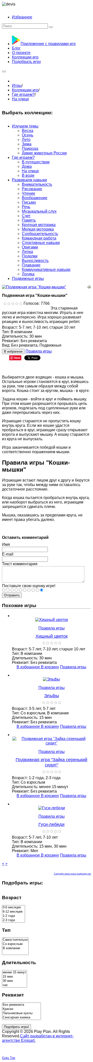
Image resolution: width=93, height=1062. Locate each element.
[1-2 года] (13, 916)
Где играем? (23, 94)
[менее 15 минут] (14, 972)
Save (17, 358)
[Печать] (89, 287)
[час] (14, 985)
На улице (20, 99)
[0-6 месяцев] (13, 907)
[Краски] (21, 1009)
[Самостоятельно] (15, 940)
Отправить (12, 595)
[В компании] (15, 948)
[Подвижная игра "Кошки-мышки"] (34, 287)
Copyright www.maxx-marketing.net (72, 874)
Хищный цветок (51, 636)
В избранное (13, 351)
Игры (17, 85)
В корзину (50, 667)
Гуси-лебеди (51, 824)
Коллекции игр (25, 90)
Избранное (22, 17)
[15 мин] (14, 977)
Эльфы (51, 695)
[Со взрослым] (15, 944)
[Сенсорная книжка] (21, 1017)
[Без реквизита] (21, 1005)
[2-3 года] (13, 920)
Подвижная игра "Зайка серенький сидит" (51, 762)
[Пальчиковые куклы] (21, 1013)
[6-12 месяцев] (13, 912)
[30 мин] (14, 981)
